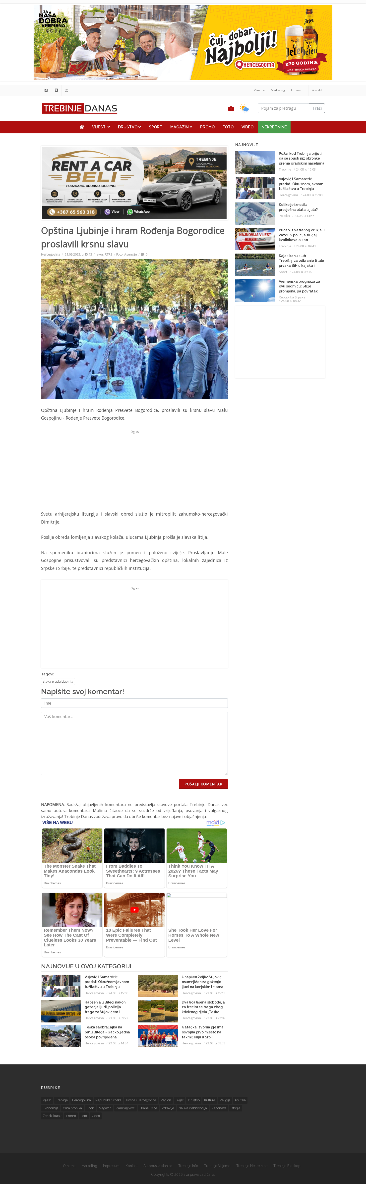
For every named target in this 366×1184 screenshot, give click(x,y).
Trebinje (285, 169)
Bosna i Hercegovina (141, 1100)
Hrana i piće (148, 1108)
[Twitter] (56, 90)
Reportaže (218, 1108)
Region (166, 1100)
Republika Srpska (292, 297)
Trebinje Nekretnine (251, 1166)
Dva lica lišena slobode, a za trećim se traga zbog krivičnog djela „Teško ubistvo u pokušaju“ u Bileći (203, 1012)
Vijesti (100, 127)
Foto (228, 127)
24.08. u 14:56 (304, 215)
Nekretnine (274, 127)
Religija (225, 1100)
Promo (207, 127)
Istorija (235, 1108)
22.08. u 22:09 (215, 1018)
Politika (284, 215)
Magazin (180, 127)
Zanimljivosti (125, 1108)
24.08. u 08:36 (301, 272)
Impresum (298, 90)
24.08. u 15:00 (118, 993)
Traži (317, 108)
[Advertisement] (134, 470)
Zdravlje (168, 1108)
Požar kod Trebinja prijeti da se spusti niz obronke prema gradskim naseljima (301, 158)
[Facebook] (46, 90)
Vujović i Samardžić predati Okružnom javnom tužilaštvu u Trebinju (107, 982)
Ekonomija (51, 1108)
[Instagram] (66, 90)
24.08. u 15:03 (306, 169)
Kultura (209, 1100)
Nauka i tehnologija (193, 1108)
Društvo (128, 127)
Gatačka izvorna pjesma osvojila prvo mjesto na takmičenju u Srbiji (203, 1032)
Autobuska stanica (157, 1166)
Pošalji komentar (203, 784)
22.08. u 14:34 (118, 1043)
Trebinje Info (188, 1166)
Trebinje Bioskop (287, 1166)
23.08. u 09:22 (118, 1018)
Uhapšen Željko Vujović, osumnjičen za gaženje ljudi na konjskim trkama (202, 982)
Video (247, 127)
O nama (259, 90)
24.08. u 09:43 (306, 246)
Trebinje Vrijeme (217, 1166)
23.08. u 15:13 (215, 993)
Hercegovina (50, 254)
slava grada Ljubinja (58, 681)
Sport (155, 127)
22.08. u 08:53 (215, 1043)
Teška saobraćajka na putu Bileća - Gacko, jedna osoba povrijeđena (107, 1032)
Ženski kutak (52, 1116)
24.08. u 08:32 (291, 300)
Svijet (179, 1100)
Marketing (278, 90)
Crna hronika (72, 1108)
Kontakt (316, 90)
